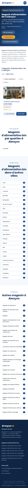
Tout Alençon (9, 32)
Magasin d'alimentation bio (14, 26)
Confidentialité (20, 481)
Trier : (3, 74)
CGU (14, 481)
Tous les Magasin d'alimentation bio (12, 468)
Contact (23, 483)
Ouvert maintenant (9, 79)
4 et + (21, 79)
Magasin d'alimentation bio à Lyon (11, 448)
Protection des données (9, 483)
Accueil (3, 26)
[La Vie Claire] (14, 92)
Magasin (9, 3)
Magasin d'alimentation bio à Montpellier (13, 456)
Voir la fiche (21, 114)
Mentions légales (8, 481)
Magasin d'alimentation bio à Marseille (12, 453)
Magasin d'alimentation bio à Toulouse (13, 450)
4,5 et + (6, 82)
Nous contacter (6, 473)
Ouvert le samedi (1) (11, 41)
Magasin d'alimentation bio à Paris (11, 445)
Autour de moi (9, 37)
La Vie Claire (7, 104)
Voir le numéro (10, 114)
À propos (18, 483)
